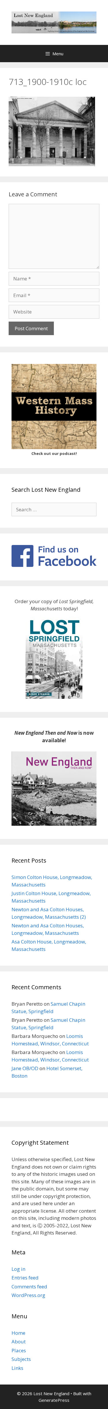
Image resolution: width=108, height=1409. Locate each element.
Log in (18, 1269)
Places (19, 1350)
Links (17, 1368)
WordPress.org (28, 1295)
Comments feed (29, 1286)
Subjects (21, 1359)
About (19, 1341)
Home (18, 1333)
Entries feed (25, 1277)
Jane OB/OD (25, 1068)
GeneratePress (54, 1400)
